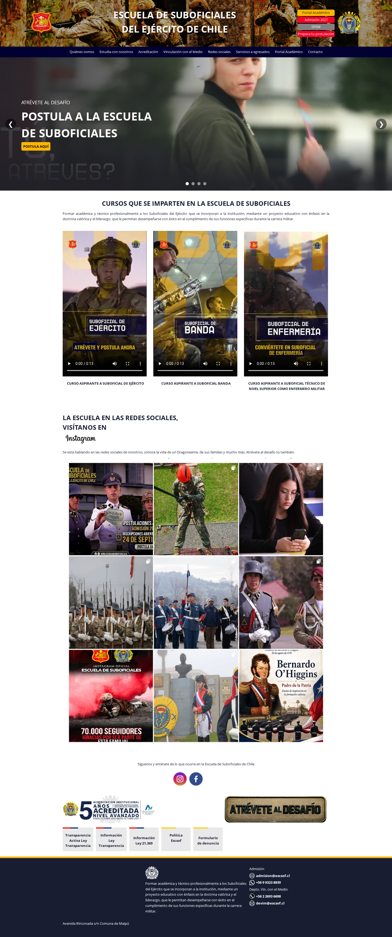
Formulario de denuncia (208, 840)
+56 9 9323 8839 (268, 882)
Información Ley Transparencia (111, 840)
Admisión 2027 (316, 19)
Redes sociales (219, 51)
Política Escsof (176, 838)
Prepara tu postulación (316, 33)
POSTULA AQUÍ (36, 154)
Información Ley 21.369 (144, 840)
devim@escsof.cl (270, 903)
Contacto (315, 51)
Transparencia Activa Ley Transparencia (78, 840)
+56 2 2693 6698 (268, 896)
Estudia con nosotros (116, 51)
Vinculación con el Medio (183, 51)
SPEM (316, 26)
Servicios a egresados (253, 51)
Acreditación (148, 51)
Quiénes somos (82, 51)
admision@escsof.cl (273, 875)
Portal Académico (316, 12)
